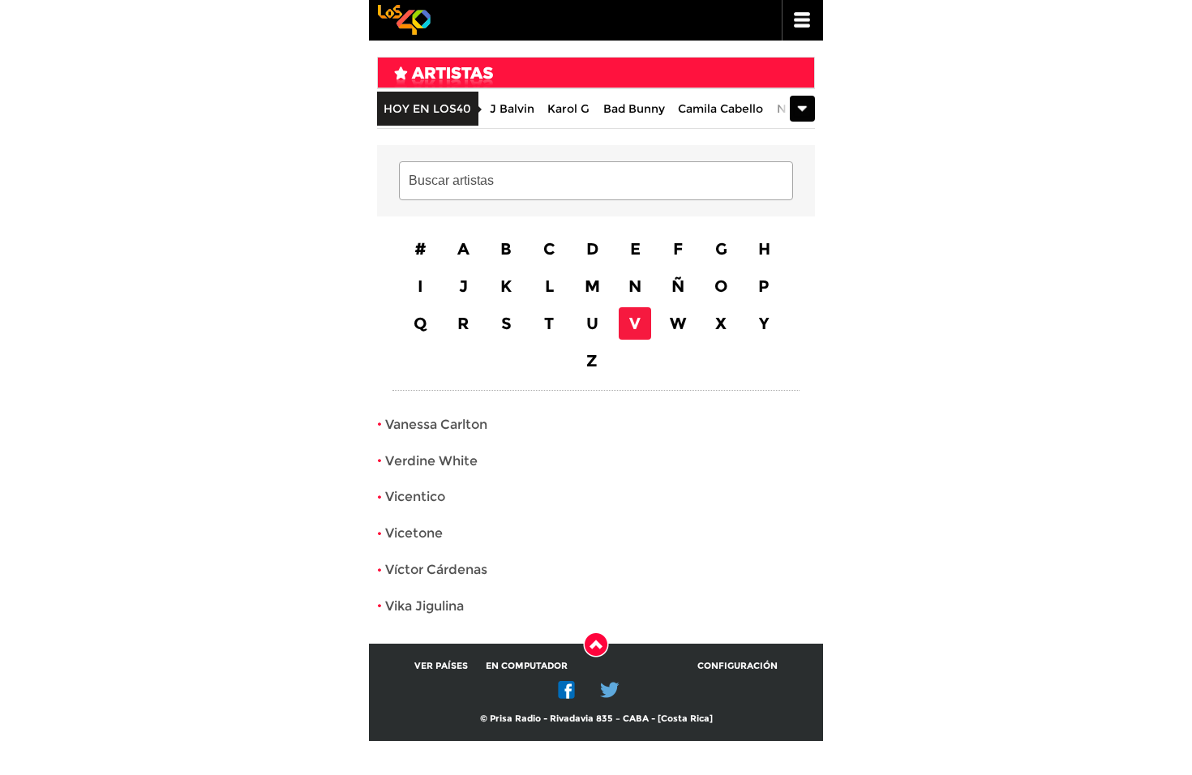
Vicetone (414, 533)
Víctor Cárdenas (436, 569)
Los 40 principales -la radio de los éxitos (404, 18)
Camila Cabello (720, 108)
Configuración (737, 665)
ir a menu (803, 20)
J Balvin (512, 108)
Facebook (567, 690)
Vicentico (415, 496)
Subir (596, 644)
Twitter (610, 690)
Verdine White (431, 461)
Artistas (560, 77)
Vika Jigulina (424, 606)
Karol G (568, 108)
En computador (527, 665)
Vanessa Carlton (436, 424)
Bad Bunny (634, 108)
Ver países (441, 665)
